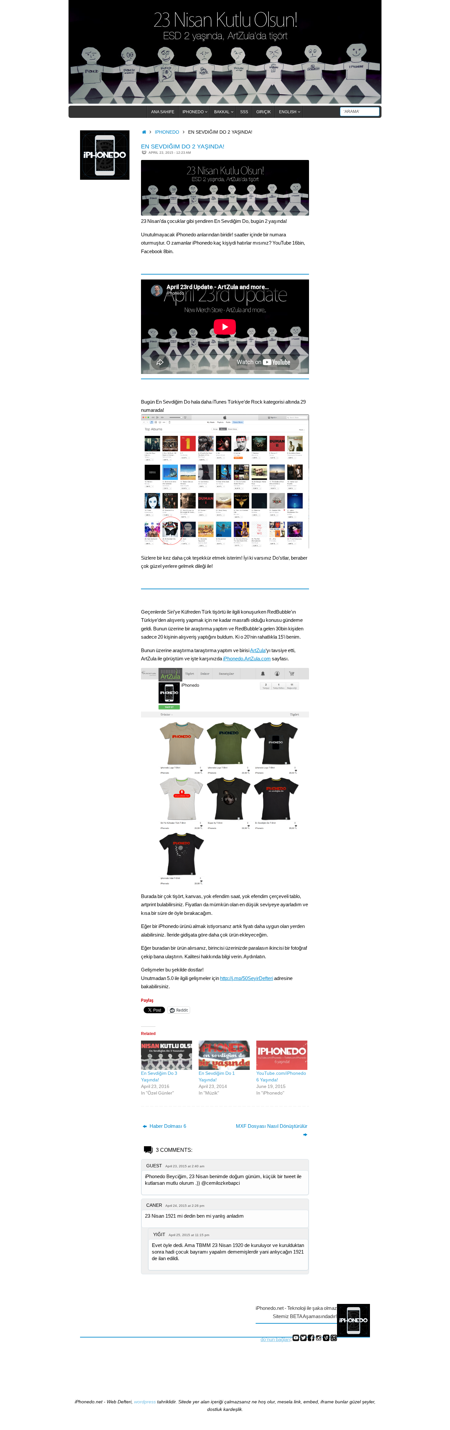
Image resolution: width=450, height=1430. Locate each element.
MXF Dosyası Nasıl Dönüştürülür (271, 1126)
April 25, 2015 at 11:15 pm (189, 1235)
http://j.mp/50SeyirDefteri (246, 978)
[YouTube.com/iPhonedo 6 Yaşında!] (281, 1055)
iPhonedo (167, 132)
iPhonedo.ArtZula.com (247, 658)
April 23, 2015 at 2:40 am (184, 1166)
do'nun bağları (275, 1339)
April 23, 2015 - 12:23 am (170, 152)
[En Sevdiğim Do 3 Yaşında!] (166, 1055)
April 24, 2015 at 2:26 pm (184, 1205)
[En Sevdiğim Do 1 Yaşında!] (224, 1055)
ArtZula (258, 650)
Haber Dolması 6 (167, 1126)
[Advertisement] (106, 292)
